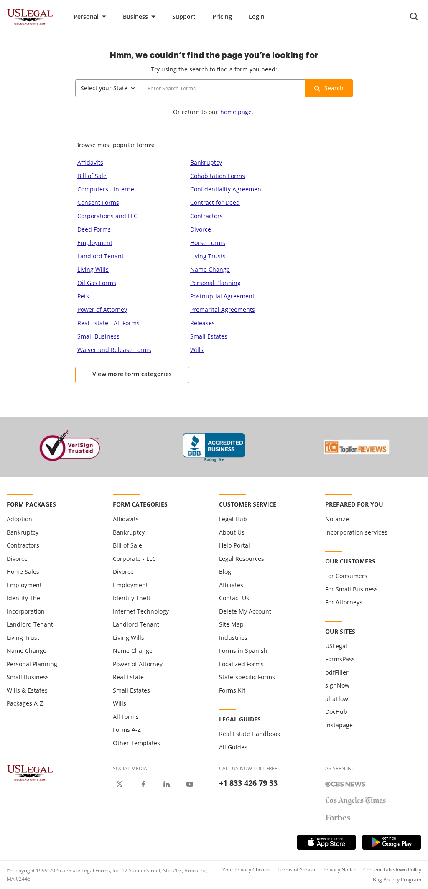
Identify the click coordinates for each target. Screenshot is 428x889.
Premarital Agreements (222, 309)
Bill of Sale (92, 176)
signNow (337, 685)
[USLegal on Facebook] (143, 784)
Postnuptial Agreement (222, 296)
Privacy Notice (340, 869)
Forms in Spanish (243, 651)
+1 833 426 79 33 (248, 783)
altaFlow (336, 699)
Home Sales (23, 572)
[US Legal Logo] (30, 772)
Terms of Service (297, 869)
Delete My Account (245, 611)
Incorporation (26, 611)
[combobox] (108, 88)
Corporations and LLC (107, 216)
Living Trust (23, 638)
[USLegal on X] (119, 784)
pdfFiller (337, 672)
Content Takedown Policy (392, 869)
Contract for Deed (215, 202)
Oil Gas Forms (96, 283)
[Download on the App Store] (326, 842)
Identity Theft (25, 598)
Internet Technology (141, 611)
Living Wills (93, 269)
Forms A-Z (127, 730)
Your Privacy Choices (246, 869)
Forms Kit (232, 690)
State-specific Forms (247, 677)
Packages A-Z (25, 703)
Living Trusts (208, 256)
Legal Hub (233, 519)
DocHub (336, 712)
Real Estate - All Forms (108, 323)
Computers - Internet (106, 189)
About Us (232, 532)
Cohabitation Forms (217, 176)
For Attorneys (343, 602)
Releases (202, 323)
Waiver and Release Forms (114, 350)
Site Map (231, 624)
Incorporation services (356, 532)
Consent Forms (98, 202)
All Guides (233, 747)
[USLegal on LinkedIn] (166, 784)
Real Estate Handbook (249, 734)
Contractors (206, 216)
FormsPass (340, 659)
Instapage (339, 725)
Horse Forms (207, 243)
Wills (197, 350)
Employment (94, 243)
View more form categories (132, 374)
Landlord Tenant (100, 256)
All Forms (126, 717)
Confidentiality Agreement (226, 189)
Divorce (200, 229)
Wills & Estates (27, 690)
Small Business (98, 336)
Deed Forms (94, 229)
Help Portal (234, 545)
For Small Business (351, 589)
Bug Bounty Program (397, 879)
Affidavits (90, 162)
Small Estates (208, 336)
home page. (236, 112)
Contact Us (234, 598)
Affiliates (231, 585)
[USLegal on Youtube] (189, 784)
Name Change (210, 269)
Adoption (19, 519)
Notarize (337, 519)
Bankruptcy (206, 162)
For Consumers (346, 576)
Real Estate (128, 677)
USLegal (336, 646)
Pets (83, 296)
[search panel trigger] (414, 17)
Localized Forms (241, 664)
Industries (233, 638)
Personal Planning (215, 283)
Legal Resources (241, 559)
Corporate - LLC (134, 559)
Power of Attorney (102, 309)
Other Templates (136, 743)
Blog (225, 572)
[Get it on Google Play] (391, 842)
